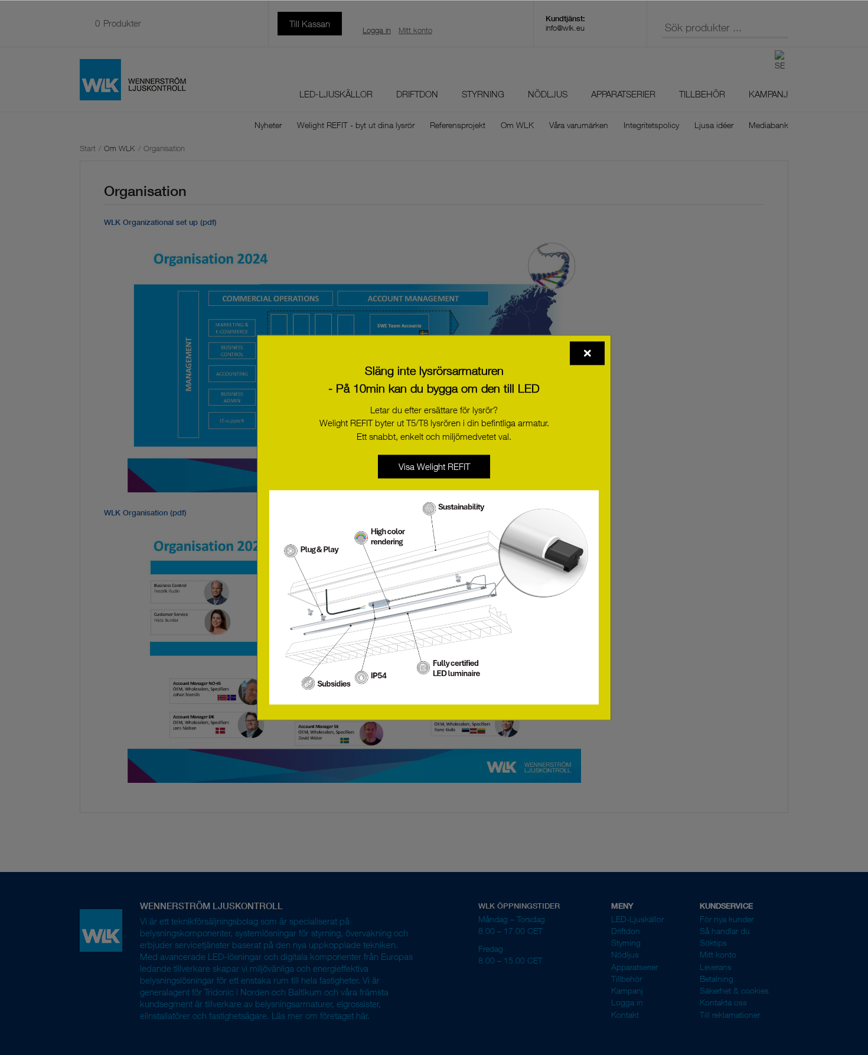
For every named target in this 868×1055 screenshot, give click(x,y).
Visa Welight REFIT (434, 466)
